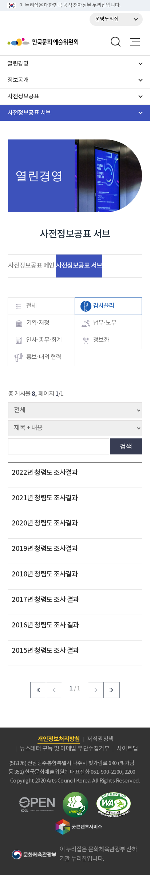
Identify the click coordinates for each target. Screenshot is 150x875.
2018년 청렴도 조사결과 (45, 574)
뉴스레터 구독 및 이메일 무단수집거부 (64, 748)
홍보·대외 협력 (43, 357)
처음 (38, 690)
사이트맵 (127, 748)
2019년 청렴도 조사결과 (45, 549)
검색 (126, 446)
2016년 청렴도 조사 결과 (45, 625)
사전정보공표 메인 (31, 265)
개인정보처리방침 (59, 739)
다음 (96, 690)
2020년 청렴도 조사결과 (45, 523)
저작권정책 (100, 739)
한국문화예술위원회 (61, 41)
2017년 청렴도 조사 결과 (45, 600)
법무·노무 (105, 323)
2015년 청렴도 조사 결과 (45, 651)
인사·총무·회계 (44, 340)
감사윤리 (103, 306)
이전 (54, 690)
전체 (31, 306)
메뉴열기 (134, 42)
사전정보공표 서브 (79, 265)
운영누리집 (107, 19)
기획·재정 (38, 323)
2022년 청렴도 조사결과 (45, 473)
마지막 (112, 690)
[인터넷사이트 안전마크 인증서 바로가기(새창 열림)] (75, 796)
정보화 (101, 340)
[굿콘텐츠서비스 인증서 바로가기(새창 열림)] (79, 822)
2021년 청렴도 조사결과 (45, 498)
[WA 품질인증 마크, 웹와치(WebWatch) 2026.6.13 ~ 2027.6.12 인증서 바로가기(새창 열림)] (113, 795)
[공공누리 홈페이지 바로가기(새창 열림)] (37, 801)
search (115, 42)
